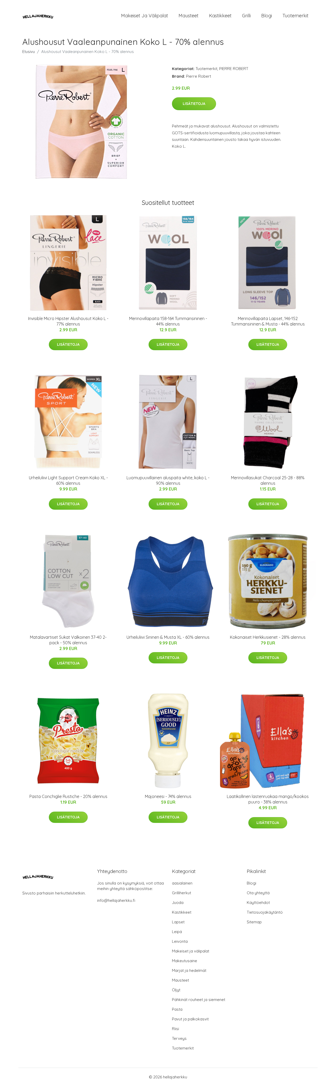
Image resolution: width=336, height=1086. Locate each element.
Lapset (178, 921)
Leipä (177, 931)
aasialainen (182, 883)
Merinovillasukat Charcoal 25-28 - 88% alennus (267, 480)
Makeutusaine (184, 960)
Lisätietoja (194, 103)
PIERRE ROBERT (233, 68)
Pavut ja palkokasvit (190, 1018)
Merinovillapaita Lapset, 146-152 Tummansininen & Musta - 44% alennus (268, 321)
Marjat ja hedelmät (189, 970)
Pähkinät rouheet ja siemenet (198, 999)
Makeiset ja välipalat (144, 16)
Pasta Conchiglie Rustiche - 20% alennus (68, 796)
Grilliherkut (181, 892)
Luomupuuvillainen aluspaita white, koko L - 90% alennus (168, 480)
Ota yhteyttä (258, 892)
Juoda (177, 902)
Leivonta (180, 941)
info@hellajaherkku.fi (116, 900)
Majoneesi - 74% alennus (168, 796)
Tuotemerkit (295, 16)
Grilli (246, 16)
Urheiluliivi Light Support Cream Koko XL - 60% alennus (68, 480)
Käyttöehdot (258, 902)
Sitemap (254, 921)
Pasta (177, 1009)
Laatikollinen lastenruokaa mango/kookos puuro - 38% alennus (268, 799)
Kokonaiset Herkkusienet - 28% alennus (268, 637)
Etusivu (28, 51)
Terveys (179, 1038)
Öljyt (176, 989)
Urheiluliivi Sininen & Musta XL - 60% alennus (168, 637)
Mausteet (188, 16)
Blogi (266, 16)
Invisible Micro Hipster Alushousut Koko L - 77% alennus (68, 321)
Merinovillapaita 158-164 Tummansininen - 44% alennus (168, 321)
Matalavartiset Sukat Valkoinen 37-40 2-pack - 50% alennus (68, 640)
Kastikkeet (220, 16)
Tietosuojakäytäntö (265, 912)
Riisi (175, 1028)
